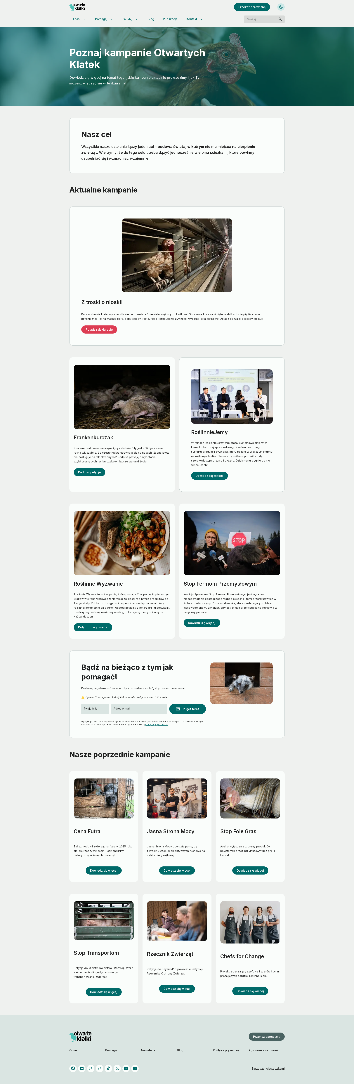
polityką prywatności (156, 724)
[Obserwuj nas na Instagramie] (90, 1068)
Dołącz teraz (187, 709)
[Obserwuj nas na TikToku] (108, 1068)
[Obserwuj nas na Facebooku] (73, 1068)
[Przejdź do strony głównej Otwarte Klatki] (80, 7)
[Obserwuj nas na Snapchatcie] (99, 1068)
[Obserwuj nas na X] (117, 1068)
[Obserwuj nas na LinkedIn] (135, 1068)
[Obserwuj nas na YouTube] (126, 1068)
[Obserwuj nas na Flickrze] (82, 1068)
